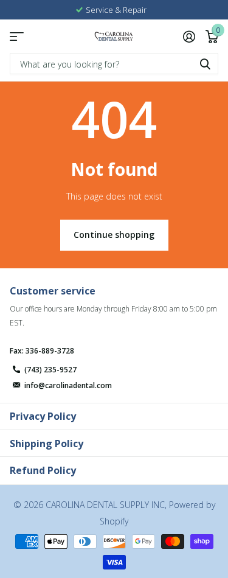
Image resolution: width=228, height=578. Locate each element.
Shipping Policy (46, 443)
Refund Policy (43, 470)
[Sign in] (188, 36)
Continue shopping (114, 234)
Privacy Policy (43, 416)
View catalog (17, 36)
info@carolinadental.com (68, 385)
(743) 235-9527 (50, 369)
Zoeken (205, 63)
